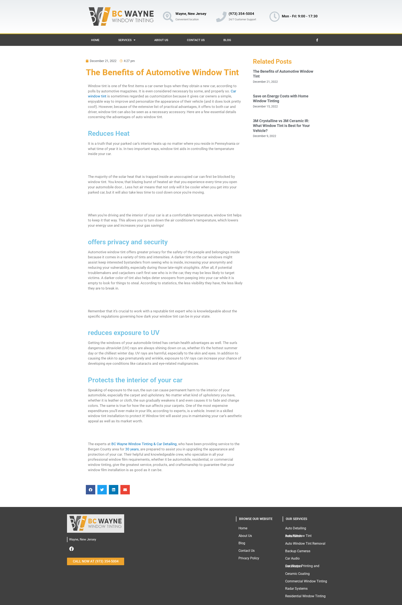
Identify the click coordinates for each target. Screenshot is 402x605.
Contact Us (196, 40)
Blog (227, 40)
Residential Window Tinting (305, 596)
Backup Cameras (297, 551)
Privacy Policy (248, 558)
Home (95, 40)
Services (124, 40)
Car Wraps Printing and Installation (302, 566)
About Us (161, 40)
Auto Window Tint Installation (298, 536)
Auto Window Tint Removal (305, 544)
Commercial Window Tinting (306, 581)
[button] (90, 489)
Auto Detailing (295, 528)
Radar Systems (296, 589)
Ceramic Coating (297, 574)
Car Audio (292, 558)
